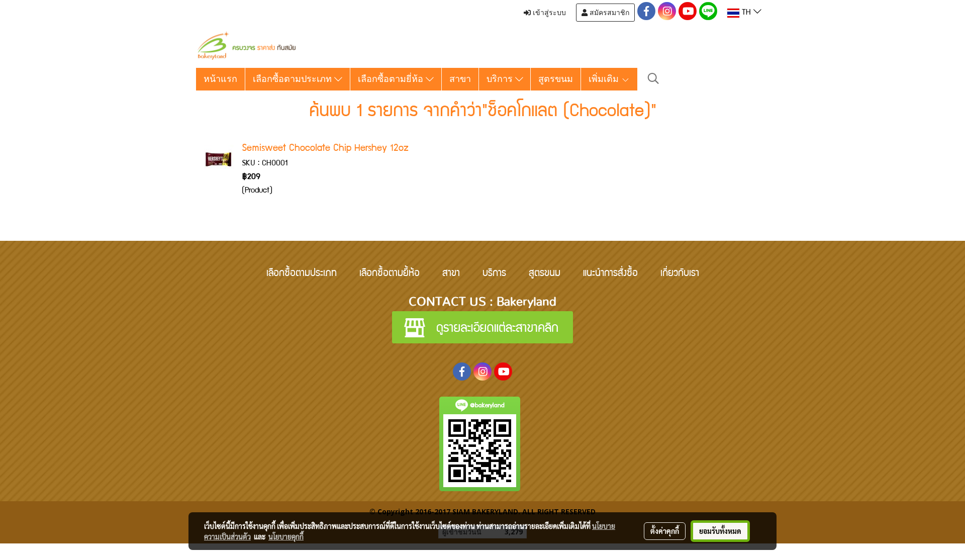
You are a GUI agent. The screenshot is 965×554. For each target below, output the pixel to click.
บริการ (501, 79)
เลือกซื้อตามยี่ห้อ (392, 79)
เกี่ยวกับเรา (679, 274)
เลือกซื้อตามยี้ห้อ (389, 274)
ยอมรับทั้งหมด (720, 530)
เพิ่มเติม (605, 79)
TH (746, 13)
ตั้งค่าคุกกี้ (664, 530)
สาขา (460, 79)
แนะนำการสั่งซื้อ (610, 274)
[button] (653, 79)
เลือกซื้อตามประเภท (293, 79)
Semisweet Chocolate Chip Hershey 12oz (325, 149)
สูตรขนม (555, 79)
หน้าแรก (220, 79)
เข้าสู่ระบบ (548, 12)
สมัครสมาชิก (608, 12)
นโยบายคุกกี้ (286, 536)
